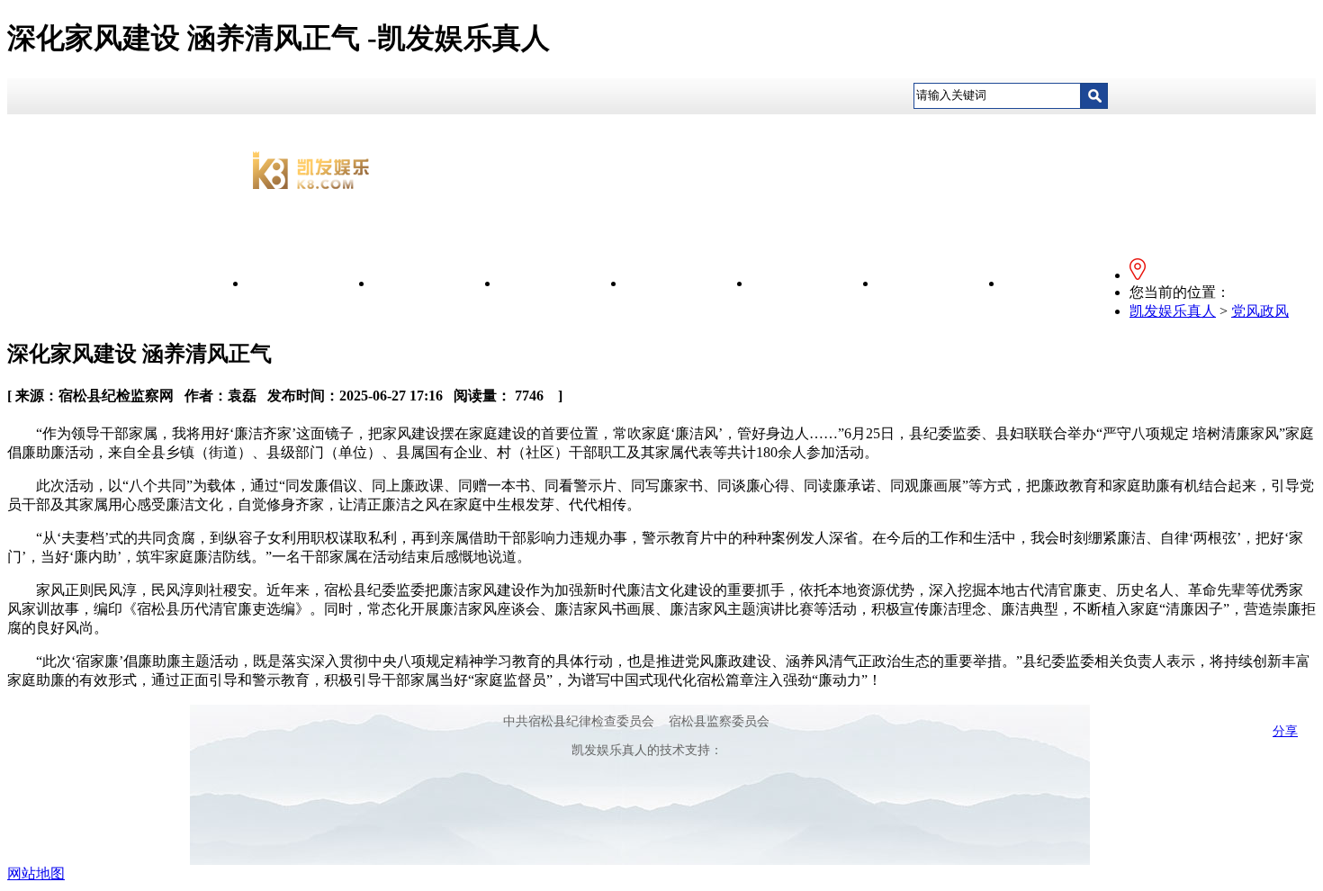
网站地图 (36, 873)
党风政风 (688, 283)
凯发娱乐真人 (310, 283)
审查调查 (940, 283)
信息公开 (436, 283)
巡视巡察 (1066, 283)
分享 (1285, 731)
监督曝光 (814, 283)
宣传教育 (562, 283)
